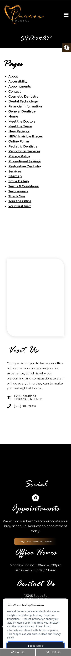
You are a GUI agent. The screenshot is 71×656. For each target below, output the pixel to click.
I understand (35, 645)
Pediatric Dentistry (23, 146)
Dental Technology (23, 101)
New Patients (18, 131)
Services (14, 171)
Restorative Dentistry (24, 166)
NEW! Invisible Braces (25, 136)
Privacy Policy (19, 156)
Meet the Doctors (21, 121)
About (13, 76)
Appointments (19, 86)
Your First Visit (19, 206)
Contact (14, 91)
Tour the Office (19, 201)
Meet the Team (20, 126)
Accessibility (17, 81)
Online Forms (18, 141)
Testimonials (18, 191)
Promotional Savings (24, 161)
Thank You (16, 196)
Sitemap (15, 176)
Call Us (19, 652)
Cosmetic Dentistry (23, 96)
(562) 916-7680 (25, 406)
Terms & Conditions (23, 186)
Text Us (55, 652)
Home (13, 116)
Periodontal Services (24, 151)
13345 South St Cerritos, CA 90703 (28, 397)
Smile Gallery (18, 181)
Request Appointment (36, 541)
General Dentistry (22, 111)
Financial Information (25, 106)
